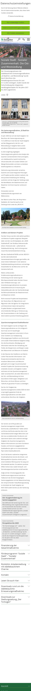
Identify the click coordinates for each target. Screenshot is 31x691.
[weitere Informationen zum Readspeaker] (7, 94)
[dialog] (15, 18)
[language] (24, 39)
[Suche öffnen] (19, 39)
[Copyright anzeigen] (29, 55)
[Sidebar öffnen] (28, 39)
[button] (15, 109)
